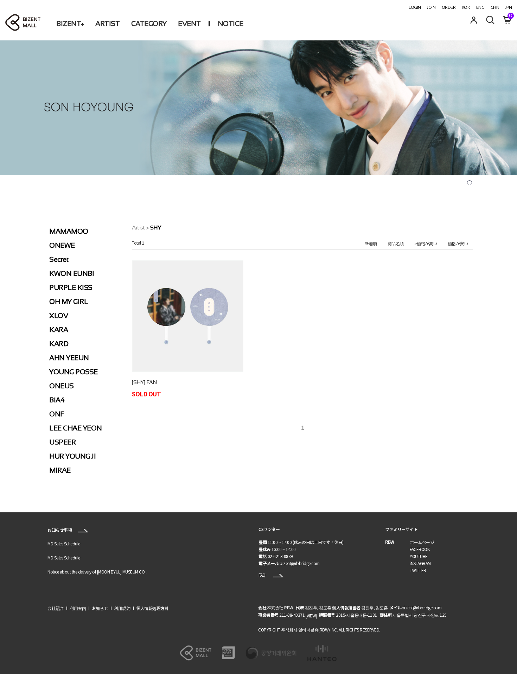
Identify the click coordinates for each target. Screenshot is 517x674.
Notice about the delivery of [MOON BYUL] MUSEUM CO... (97, 572)
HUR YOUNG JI (72, 456)
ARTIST (107, 23)
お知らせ (100, 608)
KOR (466, 7)
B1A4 (57, 400)
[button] (469, 182)
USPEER (62, 442)
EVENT (189, 23)
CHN (495, 7)
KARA (58, 329)
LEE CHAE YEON (75, 428)
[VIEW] (311, 616)
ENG (480, 7)
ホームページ (422, 542)
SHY (155, 228)
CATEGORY (149, 23)
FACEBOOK (419, 549)
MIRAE (60, 470)
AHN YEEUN (69, 358)
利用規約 (122, 608)
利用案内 (78, 608)
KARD (58, 344)
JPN (508, 7)
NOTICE (230, 23)
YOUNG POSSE (73, 372)
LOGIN (415, 7)
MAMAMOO (68, 231)
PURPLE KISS (70, 287)
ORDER (449, 7)
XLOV (58, 315)
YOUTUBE (419, 556)
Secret (58, 259)
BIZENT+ (70, 23)
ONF (56, 414)
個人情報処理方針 (152, 608)
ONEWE (62, 245)
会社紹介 (55, 608)
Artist (138, 228)
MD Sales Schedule (63, 543)
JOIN (431, 7)
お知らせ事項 (60, 530)
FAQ (262, 574)
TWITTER (418, 570)
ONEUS (61, 386)
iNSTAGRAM (420, 563)
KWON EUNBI (71, 273)
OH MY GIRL (68, 301)
